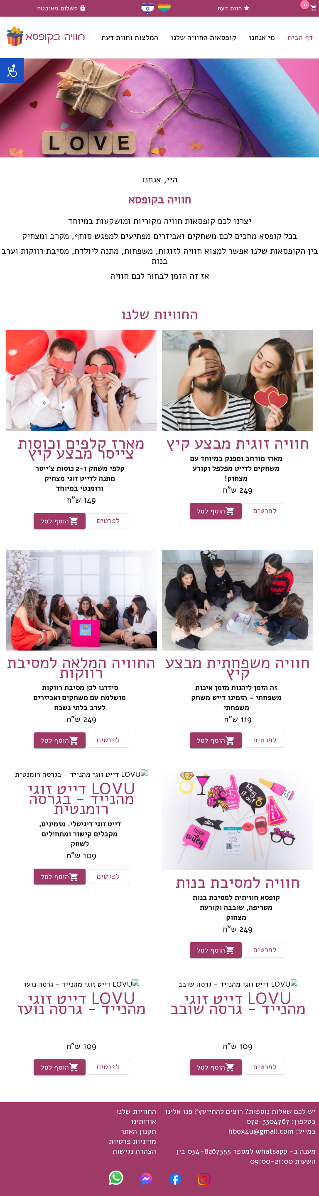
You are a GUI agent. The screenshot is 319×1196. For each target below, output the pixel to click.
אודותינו (143, 1121)
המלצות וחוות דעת (129, 37)
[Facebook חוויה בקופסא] (175, 1183)
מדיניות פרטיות (132, 1141)
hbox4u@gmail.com (261, 1131)
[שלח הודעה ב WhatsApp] (115, 1183)
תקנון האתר (138, 1131)
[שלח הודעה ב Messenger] (146, 1183)
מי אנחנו (262, 37)
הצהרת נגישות (134, 1151)
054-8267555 (209, 1151)
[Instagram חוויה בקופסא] (204, 1183)
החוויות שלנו (136, 1111)
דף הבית (300, 37)
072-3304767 (268, 1121)
